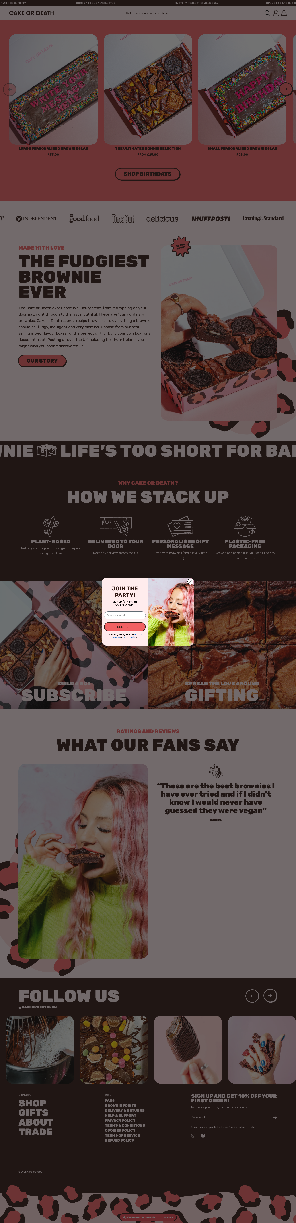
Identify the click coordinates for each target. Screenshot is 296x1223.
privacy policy (130, 637)
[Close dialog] (190, 581)
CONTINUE (125, 627)
